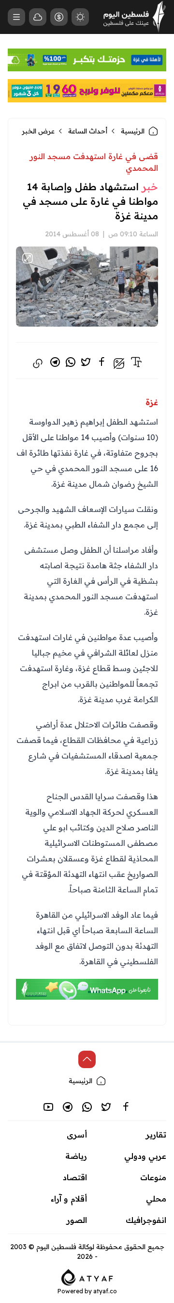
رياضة (76, 1156)
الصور (77, 1220)
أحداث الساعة (87, 131)
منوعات (153, 1177)
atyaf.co (105, 1291)
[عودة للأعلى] (87, 1059)
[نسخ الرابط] (38, 363)
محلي (156, 1199)
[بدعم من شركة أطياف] (87, 1276)
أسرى (77, 1134)
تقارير (156, 1134)
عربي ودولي (145, 1156)
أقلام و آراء (69, 1199)
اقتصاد (75, 1177)
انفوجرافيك (146, 1220)
